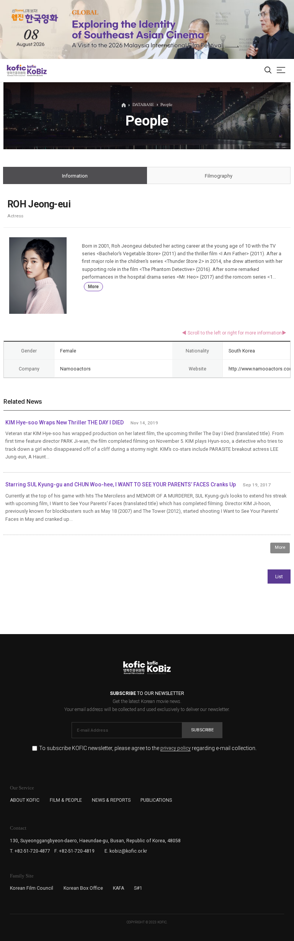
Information (75, 176)
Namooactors (75, 369)
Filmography (218, 176)
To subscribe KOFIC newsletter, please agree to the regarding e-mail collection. (147, 748)
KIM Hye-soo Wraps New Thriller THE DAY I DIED (64, 422)
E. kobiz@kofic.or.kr (126, 851)
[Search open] (267, 71)
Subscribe (202, 729)
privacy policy (175, 748)
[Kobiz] (36, 70)
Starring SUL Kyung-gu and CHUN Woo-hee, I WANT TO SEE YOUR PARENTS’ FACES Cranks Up (120, 484)
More (93, 286)
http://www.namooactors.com (261, 369)
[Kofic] (16, 70)
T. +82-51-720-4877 (30, 851)
